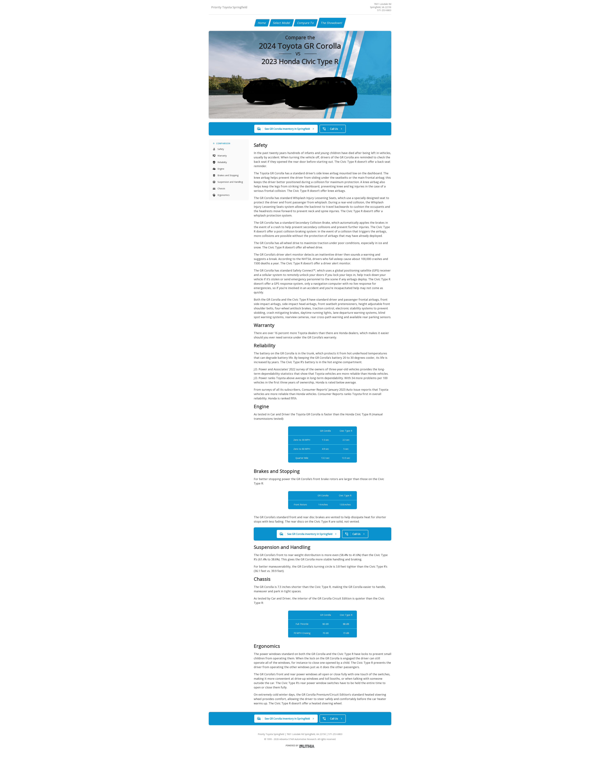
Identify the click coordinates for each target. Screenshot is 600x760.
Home (262, 23)
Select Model (281, 23)
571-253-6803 (384, 10)
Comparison (223, 143)
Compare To (305, 23)
